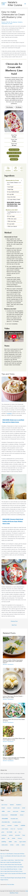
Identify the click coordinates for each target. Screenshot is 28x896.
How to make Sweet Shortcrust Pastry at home (11, 871)
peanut (3, 838)
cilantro (3, 825)
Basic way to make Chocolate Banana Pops (11, 862)
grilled (2, 832)
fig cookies (20, 828)
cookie (16, 825)
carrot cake (15, 811)
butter (23, 808)
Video (21, 170)
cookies (23, 825)
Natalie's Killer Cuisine (15, 4)
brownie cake (16, 807)
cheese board (4, 815)
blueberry (18, 804)
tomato (11, 844)
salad (10, 841)
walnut (23, 844)
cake (3, 811)
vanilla (17, 844)
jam (15, 832)
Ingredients (8, 170)
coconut (9, 825)
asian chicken (4, 804)
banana (12, 804)
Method (16, 170)
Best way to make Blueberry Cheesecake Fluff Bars (12, 853)
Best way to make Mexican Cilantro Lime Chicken (12, 866)
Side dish (8, 22)
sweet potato (5, 844)
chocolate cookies (16, 822)
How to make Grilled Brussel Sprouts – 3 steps (11, 869)
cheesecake (13, 815)
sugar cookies (22, 841)
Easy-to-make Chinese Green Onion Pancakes (11, 864)
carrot (8, 811)
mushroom (4, 835)
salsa (15, 841)
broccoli (9, 807)
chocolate (5, 818)
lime (20, 832)
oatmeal (11, 835)
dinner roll (13, 828)
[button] (21, 180)
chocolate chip (6, 822)
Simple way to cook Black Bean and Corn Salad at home (14, 739)
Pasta (23, 835)
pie (8, 838)
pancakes (17, 835)
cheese (22, 811)
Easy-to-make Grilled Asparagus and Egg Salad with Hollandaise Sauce (13, 661)
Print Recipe (9, 107)
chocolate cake (14, 818)
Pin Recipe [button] (18, 107)
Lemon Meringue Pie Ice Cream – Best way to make (13, 696)
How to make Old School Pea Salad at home (14, 720)
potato (13, 838)
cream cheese (5, 828)
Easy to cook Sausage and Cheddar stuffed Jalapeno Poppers (14, 758)
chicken (21, 815)
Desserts (4, 22)
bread (3, 808)
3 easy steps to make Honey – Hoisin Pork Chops (12, 860)
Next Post (14, 625)
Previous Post (14, 621)
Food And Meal (10, 884)
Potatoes (20, 838)
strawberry (9, 413)
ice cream (9, 832)
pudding (4, 841)
